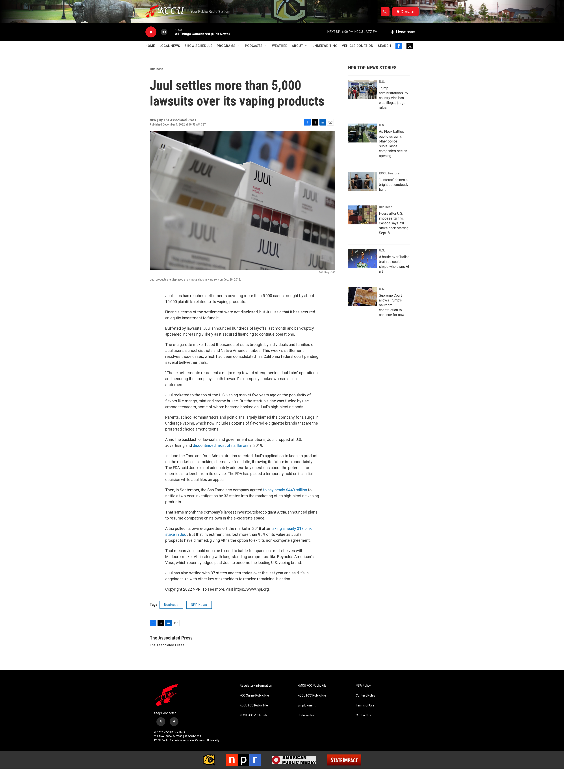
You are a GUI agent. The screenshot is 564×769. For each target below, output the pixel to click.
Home (150, 46)
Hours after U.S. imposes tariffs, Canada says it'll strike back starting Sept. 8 (393, 223)
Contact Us (363, 715)
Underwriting (325, 46)
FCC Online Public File (254, 695)
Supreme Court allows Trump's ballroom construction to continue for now (391, 305)
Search (384, 46)
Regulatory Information (256, 685)
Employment (306, 705)
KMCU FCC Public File (312, 685)
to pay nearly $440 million (285, 490)
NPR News (199, 604)
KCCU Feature (389, 173)
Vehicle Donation (357, 46)
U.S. (382, 81)
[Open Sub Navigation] (239, 46)
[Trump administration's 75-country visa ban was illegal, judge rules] (362, 89)
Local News (170, 46)
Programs (226, 46)
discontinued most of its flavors (221, 445)
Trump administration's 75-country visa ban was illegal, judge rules (394, 98)
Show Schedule (198, 46)
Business (156, 69)
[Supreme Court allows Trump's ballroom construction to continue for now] (362, 296)
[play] (150, 32)
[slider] (171, 32)
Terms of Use (365, 705)
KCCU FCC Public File (254, 705)
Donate (407, 11)
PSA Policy (363, 685)
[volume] (164, 32)
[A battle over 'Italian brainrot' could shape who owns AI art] (362, 258)
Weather (280, 46)
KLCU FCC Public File (253, 715)
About (297, 46)
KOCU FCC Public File (312, 695)
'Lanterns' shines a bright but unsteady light (393, 185)
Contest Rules (365, 695)
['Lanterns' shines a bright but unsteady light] (362, 181)
